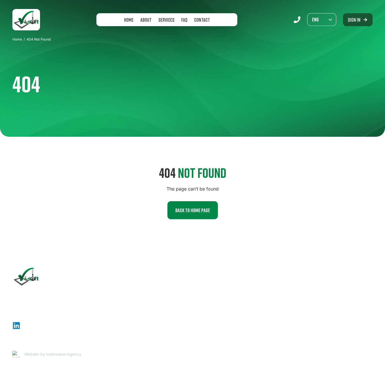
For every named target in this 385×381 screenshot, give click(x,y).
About (146, 20)
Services (166, 20)
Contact (202, 20)
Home (129, 20)
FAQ (184, 20)
